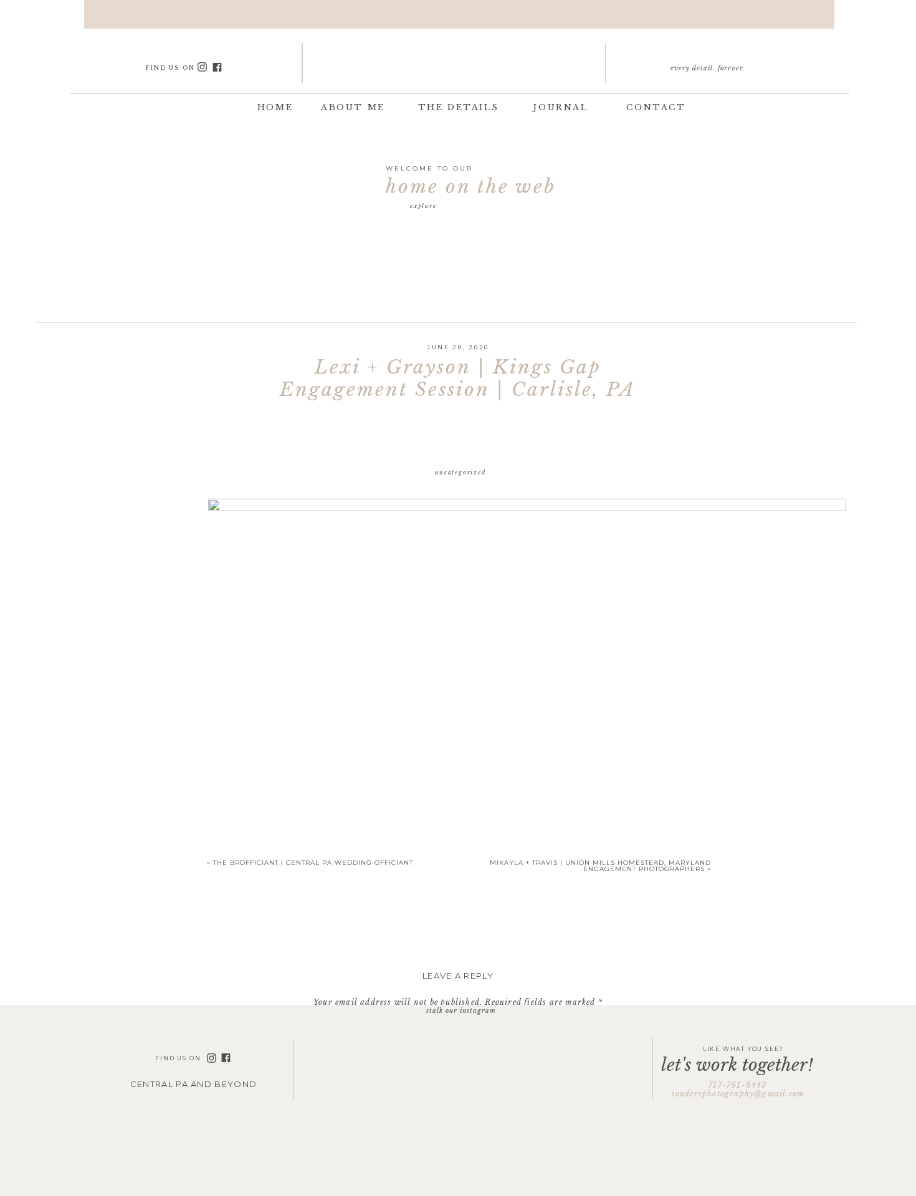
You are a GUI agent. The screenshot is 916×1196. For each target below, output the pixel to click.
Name (458, 1172)
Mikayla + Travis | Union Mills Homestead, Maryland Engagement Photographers (600, 866)
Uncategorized (460, 472)
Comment (458, 1025)
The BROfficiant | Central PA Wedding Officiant (313, 863)
